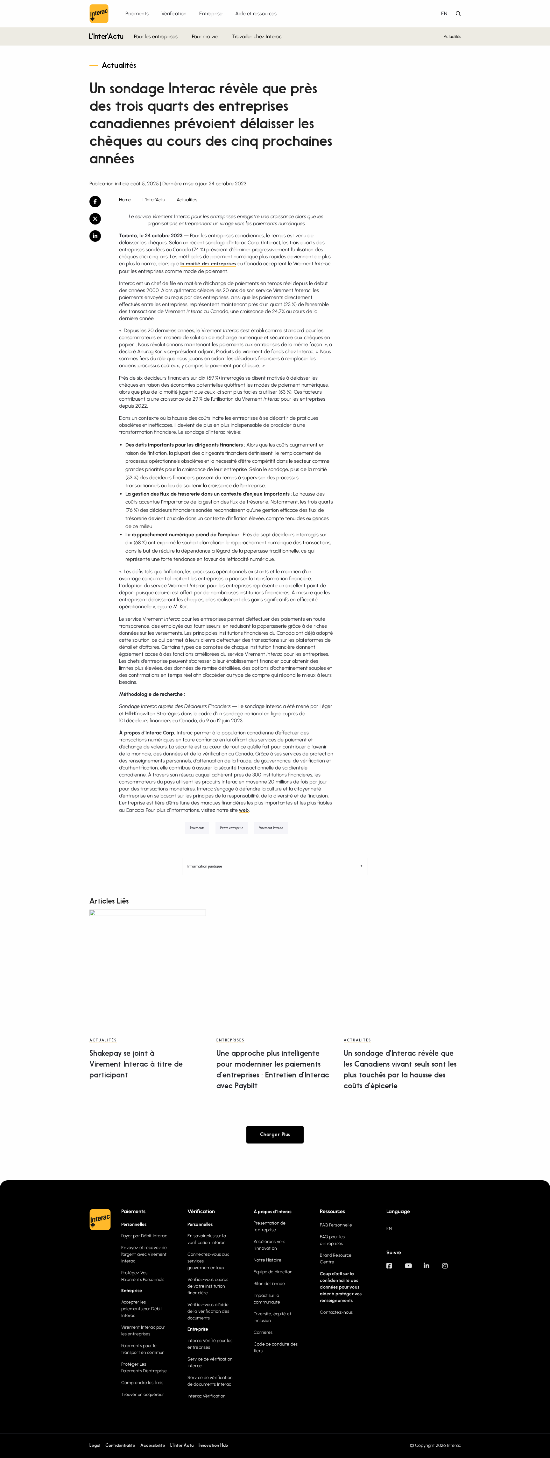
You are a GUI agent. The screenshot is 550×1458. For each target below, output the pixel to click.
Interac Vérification (206, 1396)
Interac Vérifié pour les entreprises (209, 1344)
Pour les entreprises (156, 36)
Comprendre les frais (142, 1382)
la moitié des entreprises (208, 264)
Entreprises (230, 1040)
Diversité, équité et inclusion (272, 1317)
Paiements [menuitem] (137, 14)
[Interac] (99, 13)
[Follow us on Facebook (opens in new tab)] (395, 1269)
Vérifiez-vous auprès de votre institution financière (208, 1286)
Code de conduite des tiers (276, 1347)
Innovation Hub (213, 1445)
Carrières (263, 1332)
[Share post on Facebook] (99, 201)
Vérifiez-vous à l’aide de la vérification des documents (208, 1311)
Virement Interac (271, 828)
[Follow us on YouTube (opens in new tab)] (414, 1269)
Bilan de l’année (269, 1283)
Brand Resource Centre (335, 1259)
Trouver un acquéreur (142, 1394)
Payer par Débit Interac (144, 1236)
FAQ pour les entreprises (332, 1240)
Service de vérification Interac (210, 1362)
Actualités (452, 36)
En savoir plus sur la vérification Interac (206, 1239)
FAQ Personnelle (336, 1225)
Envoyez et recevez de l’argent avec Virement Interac (144, 1254)
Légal (94, 1445)
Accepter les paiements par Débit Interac (141, 1308)
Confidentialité (120, 1445)
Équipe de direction (273, 1272)
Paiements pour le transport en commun (143, 1349)
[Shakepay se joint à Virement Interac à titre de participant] (147, 967)
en (444, 14)
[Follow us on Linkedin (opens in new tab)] (433, 1269)
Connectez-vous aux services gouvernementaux (208, 1261)
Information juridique (204, 866)
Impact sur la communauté (267, 1299)
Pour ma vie (205, 36)
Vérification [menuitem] (174, 14)
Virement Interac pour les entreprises (143, 1331)
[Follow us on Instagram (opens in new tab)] (451, 1269)
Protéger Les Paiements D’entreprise (144, 1368)
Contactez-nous (336, 1312)
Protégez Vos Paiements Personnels (143, 1276)
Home (125, 200)
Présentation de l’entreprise (270, 1226)
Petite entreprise (231, 828)
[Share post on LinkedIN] (99, 236)
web (244, 810)
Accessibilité (152, 1445)
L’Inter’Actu (106, 37)
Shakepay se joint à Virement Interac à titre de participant (136, 1064)
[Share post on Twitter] (99, 219)
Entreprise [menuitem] (210, 14)
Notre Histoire (267, 1260)
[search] (458, 14)
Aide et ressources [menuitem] (256, 14)
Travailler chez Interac (257, 36)
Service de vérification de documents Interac (210, 1381)
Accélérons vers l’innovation (269, 1245)
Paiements (197, 828)
